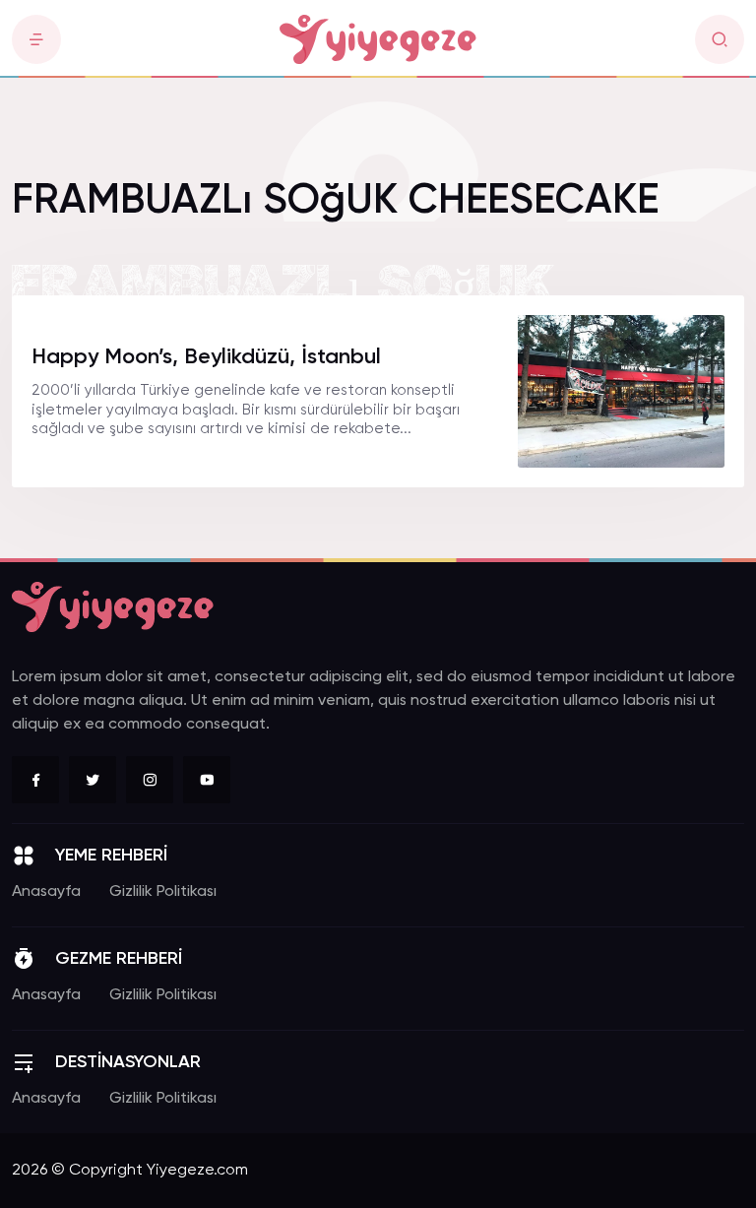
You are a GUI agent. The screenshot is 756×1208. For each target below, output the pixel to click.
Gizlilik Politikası (163, 892)
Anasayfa (46, 892)
